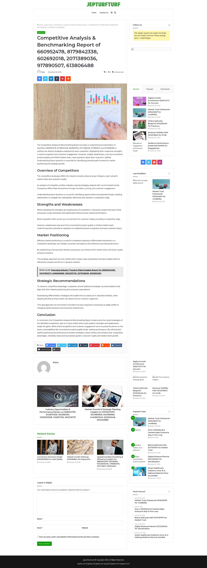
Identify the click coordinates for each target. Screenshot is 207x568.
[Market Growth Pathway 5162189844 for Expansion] (80, 447)
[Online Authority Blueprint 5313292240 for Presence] (139, 124)
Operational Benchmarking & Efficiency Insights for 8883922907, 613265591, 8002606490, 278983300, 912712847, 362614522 (110, 461)
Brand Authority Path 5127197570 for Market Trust (158, 447)
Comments (165, 89)
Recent (136, 89)
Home (94, 13)
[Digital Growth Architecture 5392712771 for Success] (139, 101)
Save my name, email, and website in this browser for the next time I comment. (69, 537)
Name (40, 519)
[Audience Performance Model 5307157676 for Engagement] (139, 147)
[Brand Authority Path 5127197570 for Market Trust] (139, 448)
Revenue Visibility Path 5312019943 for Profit (160, 390)
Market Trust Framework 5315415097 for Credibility (159, 112)
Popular (150, 89)
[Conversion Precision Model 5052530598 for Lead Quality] (50, 447)
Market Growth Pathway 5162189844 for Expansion (78, 458)
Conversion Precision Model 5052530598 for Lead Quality (50, 458)
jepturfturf (49, 25)
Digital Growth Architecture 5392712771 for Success (159, 100)
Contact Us (104, 13)
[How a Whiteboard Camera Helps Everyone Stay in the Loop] (139, 435)
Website (85, 528)
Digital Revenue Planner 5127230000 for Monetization (158, 459)
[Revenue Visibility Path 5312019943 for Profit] (139, 135)
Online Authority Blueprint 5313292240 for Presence (157, 123)
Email (40, 528)
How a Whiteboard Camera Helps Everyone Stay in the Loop (158, 432)
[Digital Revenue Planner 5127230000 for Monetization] (139, 459)
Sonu (43, 72)
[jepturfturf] (103, 4)
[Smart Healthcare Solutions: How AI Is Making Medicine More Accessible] (139, 471)
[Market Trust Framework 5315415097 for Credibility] (139, 112)
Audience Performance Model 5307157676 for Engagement (158, 145)
